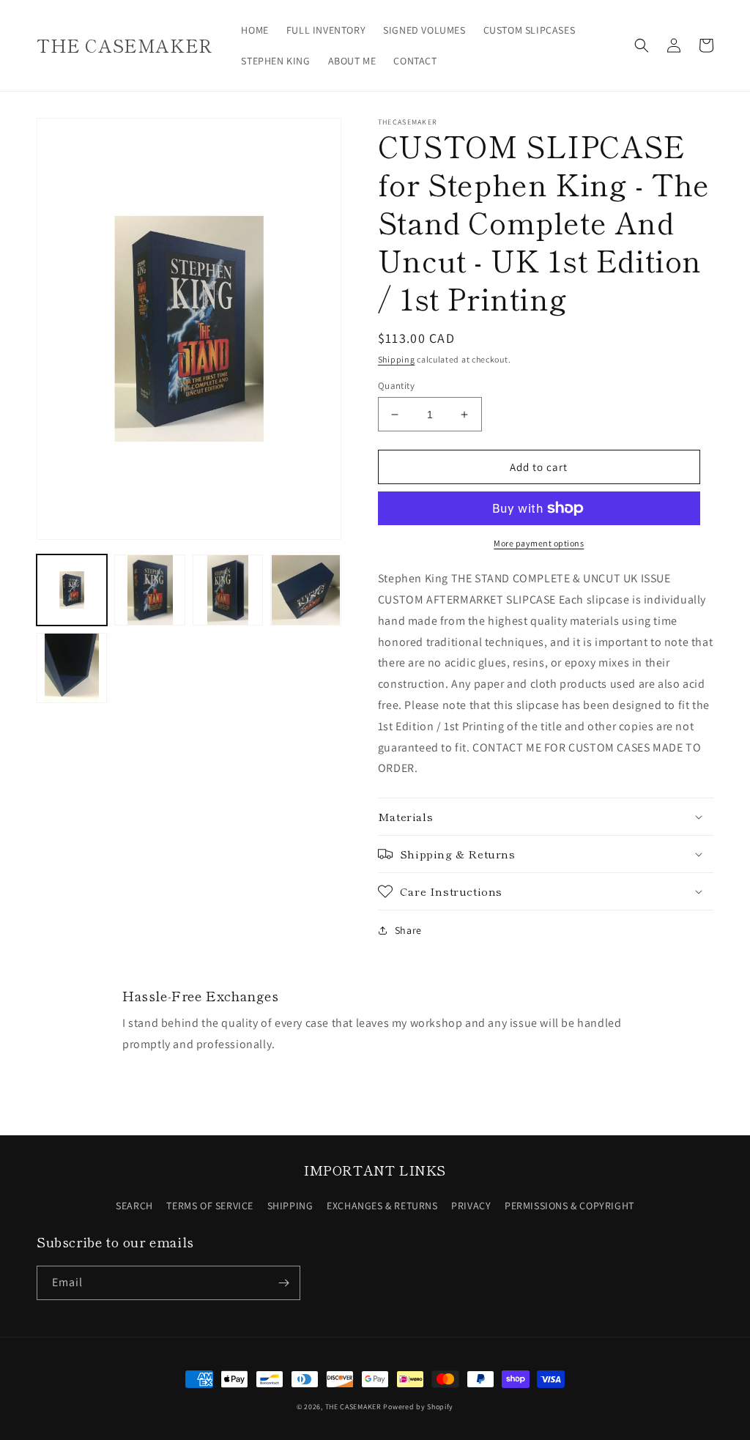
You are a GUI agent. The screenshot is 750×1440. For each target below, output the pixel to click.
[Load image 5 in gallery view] (72, 668)
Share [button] (408, 930)
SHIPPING (290, 1205)
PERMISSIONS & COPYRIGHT (569, 1205)
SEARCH (134, 1205)
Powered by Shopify (418, 1406)
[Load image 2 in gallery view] (149, 589)
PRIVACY (471, 1205)
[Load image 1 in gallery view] (72, 589)
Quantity (396, 385)
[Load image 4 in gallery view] (305, 589)
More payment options (539, 543)
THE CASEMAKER (353, 1406)
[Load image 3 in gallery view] (228, 589)
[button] (641, 45)
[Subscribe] (283, 1283)
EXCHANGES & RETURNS (382, 1205)
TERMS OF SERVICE (209, 1205)
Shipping (396, 359)
